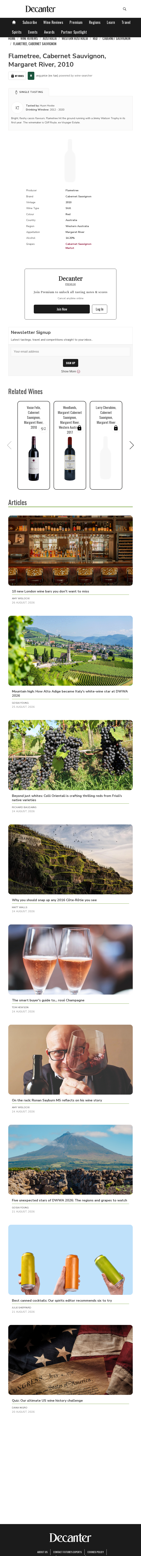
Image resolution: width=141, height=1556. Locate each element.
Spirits (17, 32)
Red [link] (95, 38)
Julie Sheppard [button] (21, 1307)
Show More (68, 371)
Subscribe (30, 22)
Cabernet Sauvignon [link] (116, 38)
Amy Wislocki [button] (21, 598)
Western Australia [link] (75, 38)
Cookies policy (95, 1552)
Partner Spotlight (74, 32)
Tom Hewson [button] (20, 1007)
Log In (99, 309)
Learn (111, 22)
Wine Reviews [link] (29, 38)
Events (33, 32)
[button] (28, 92)
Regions (95, 22)
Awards (49, 32)
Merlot (70, 248)
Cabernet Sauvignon (78, 244)
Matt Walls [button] (19, 907)
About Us (42, 1552)
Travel (126, 22)
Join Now (62, 309)
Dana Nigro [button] (20, 1407)
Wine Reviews (53, 22)
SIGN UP (70, 363)
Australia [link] (50, 38)
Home (11, 38)
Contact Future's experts (67, 1552)
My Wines (19, 75)
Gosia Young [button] (20, 703)
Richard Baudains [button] (24, 807)
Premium (76, 22)
